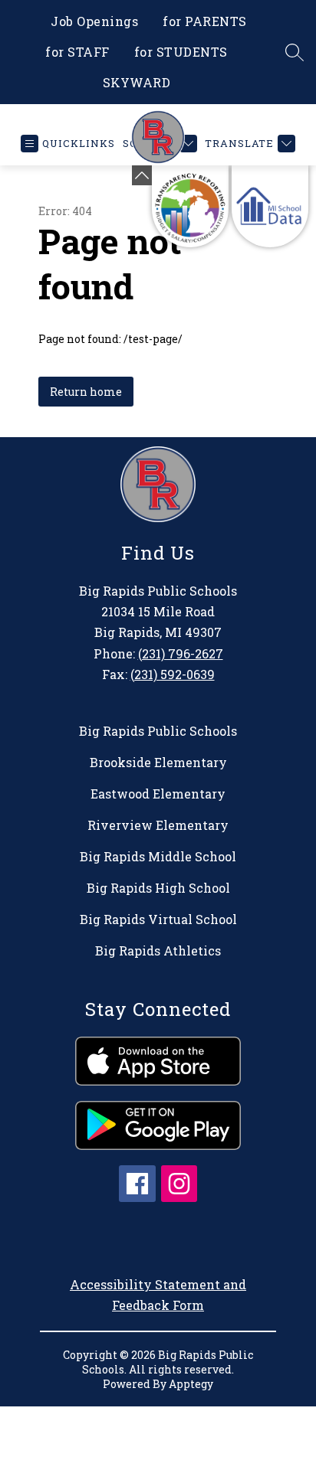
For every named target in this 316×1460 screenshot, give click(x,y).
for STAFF (77, 52)
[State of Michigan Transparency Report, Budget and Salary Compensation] (190, 206)
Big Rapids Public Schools (158, 731)
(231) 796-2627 (180, 653)
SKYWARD (137, 82)
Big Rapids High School (158, 888)
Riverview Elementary (158, 825)
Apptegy (191, 1384)
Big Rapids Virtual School (158, 919)
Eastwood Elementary (158, 794)
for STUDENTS (181, 52)
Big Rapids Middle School (158, 856)
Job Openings (94, 21)
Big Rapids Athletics (158, 950)
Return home (86, 391)
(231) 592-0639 (172, 674)
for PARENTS (205, 21)
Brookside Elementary (158, 762)
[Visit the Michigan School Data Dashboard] (270, 206)
